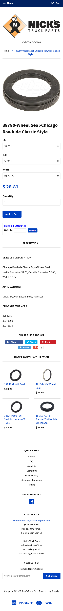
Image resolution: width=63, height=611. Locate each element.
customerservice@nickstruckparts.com (31, 520)
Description (30, 243)
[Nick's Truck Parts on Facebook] (31, 502)
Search (31, 456)
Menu (10, 3)
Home (6, 50)
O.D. (5, 155)
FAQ (31, 461)
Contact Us (32, 470)
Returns (31, 484)
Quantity (8, 196)
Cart (57, 3)
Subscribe (52, 576)
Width (6, 169)
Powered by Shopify (49, 591)
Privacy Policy (31, 475)
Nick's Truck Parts (30, 591)
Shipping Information (32, 480)
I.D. (4, 140)
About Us (31, 466)
